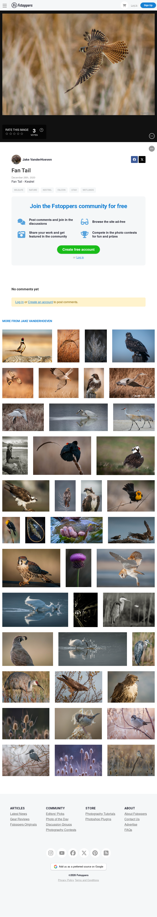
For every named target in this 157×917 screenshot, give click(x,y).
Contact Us (132, 819)
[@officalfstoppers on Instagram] (51, 853)
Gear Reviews (19, 819)
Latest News (18, 813)
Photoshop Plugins (98, 819)
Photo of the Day (57, 819)
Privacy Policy (66, 880)
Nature (33, 190)
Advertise (130, 824)
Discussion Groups (59, 824)
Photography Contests (61, 829)
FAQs (128, 829)
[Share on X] (142, 159)
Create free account (78, 249)
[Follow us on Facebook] (73, 853)
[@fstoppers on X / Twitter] (84, 853)
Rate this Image (17, 130)
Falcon (61, 190)
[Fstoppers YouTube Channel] (62, 853)
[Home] (22, 5)
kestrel (47, 190)
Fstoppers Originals (23, 824)
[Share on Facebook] (134, 159)
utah (74, 190)
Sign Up (148, 5)
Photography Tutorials (100, 813)
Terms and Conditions (87, 880)
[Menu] (5, 5)
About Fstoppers (135, 813)
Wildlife (18, 190)
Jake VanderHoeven (37, 159)
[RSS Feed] (106, 853)
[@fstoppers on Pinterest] (95, 853)
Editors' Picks (55, 813)
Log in (80, 257)
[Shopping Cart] (124, 5)
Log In (134, 5)
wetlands (88, 190)
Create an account (40, 302)
